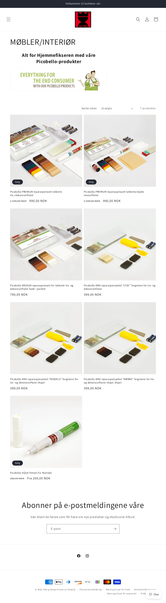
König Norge (49, 589)
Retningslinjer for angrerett (122, 593)
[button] (8, 19)
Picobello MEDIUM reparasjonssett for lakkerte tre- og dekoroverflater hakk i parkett (41, 287)
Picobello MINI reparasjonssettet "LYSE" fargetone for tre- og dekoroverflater (120, 287)
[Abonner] (114, 529)
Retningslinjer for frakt (118, 589)
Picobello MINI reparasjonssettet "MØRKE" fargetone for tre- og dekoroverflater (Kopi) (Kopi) (119, 381)
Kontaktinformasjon (145, 589)
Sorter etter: (89, 108)
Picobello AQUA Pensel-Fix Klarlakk (31, 473)
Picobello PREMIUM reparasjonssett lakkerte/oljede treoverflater (114, 193)
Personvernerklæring (91, 589)
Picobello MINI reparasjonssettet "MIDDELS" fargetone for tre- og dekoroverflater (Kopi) (44, 381)
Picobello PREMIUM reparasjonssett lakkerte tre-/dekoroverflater (36, 193)
